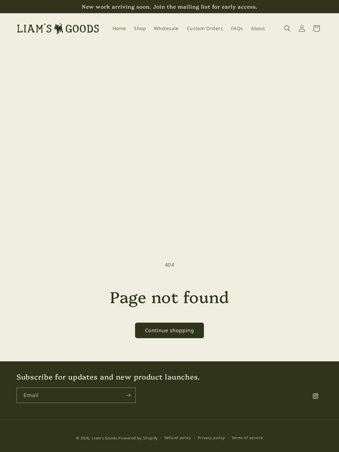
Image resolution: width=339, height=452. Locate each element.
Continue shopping (169, 330)
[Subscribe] (128, 395)
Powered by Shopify (138, 437)
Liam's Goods (104, 437)
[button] (287, 28)
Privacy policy (211, 437)
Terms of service (247, 437)
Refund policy (178, 437)
